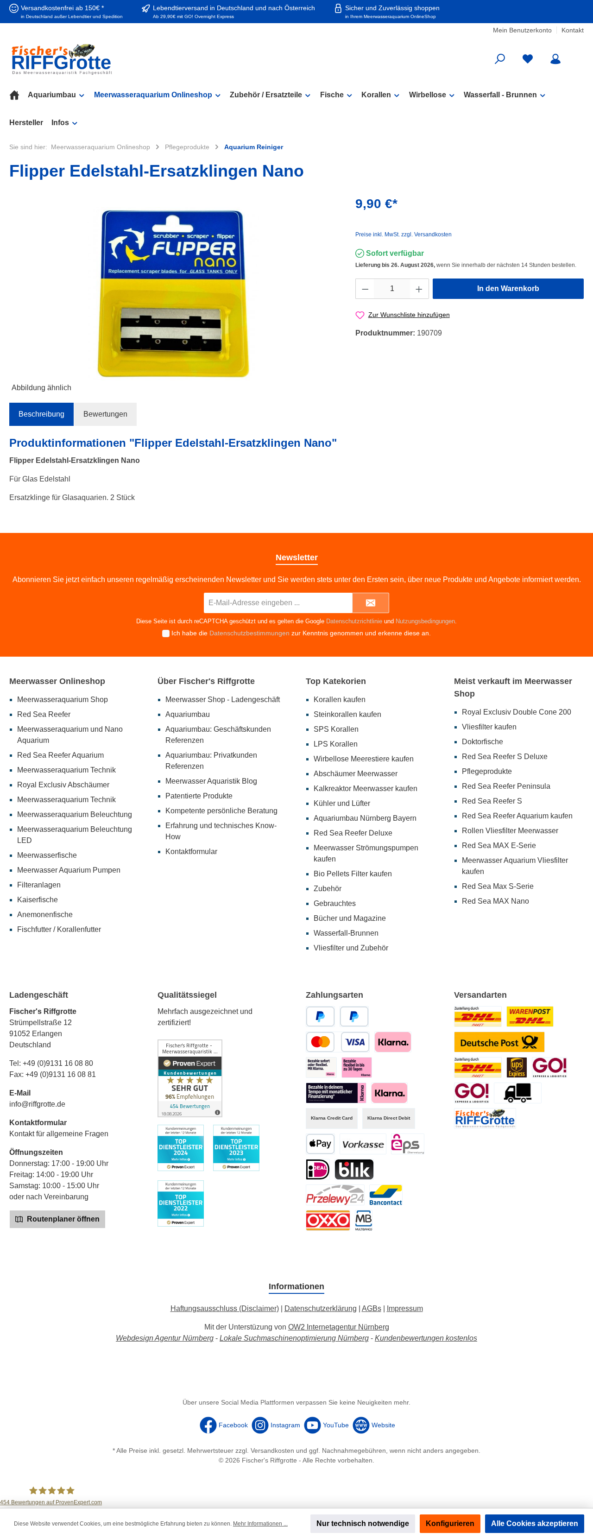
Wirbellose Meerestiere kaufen (364, 759)
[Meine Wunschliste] (527, 59)
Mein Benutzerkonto (522, 30)
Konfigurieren (450, 1523)
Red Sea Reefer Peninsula (506, 786)
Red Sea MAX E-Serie (499, 845)
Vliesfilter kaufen (489, 727)
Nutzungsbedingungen (425, 621)
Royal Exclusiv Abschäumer (63, 785)
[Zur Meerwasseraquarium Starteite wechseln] (102, 59)
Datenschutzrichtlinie (354, 621)
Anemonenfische (45, 914)
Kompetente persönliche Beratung (221, 811)
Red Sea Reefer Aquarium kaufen (517, 816)
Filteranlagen (39, 885)
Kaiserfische (37, 900)
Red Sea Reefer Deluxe (353, 833)
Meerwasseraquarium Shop (62, 699)
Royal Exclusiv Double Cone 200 (516, 712)
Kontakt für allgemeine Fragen (58, 1134)
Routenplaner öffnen (62, 1219)
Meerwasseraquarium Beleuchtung (74, 814)
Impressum (405, 1308)
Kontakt (572, 30)
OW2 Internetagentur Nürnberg (338, 1327)
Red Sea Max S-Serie (498, 886)
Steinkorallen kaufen (347, 714)
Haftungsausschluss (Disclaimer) (224, 1308)
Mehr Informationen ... (260, 1523)
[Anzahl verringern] (365, 289)
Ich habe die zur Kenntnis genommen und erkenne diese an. (301, 633)
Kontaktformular (191, 851)
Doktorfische (482, 742)
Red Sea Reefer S (492, 801)
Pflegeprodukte (487, 771)
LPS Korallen (336, 744)
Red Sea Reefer (43, 714)
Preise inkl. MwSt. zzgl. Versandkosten (403, 234)
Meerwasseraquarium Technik (66, 770)
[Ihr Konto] (555, 59)
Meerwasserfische (47, 855)
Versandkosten (272, 1450)
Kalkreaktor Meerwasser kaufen (365, 788)
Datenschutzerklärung (320, 1308)
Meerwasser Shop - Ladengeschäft (222, 699)
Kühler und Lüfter (342, 803)
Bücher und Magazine (350, 918)
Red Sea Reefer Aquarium (60, 755)
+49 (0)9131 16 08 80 (58, 1063)
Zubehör (327, 889)
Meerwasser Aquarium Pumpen (68, 870)
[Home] (18, 95)
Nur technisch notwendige (362, 1523)
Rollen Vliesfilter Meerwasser (510, 831)
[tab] (41, 414)
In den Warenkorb (508, 288)
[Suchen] (499, 59)
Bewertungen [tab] (105, 414)
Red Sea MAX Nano (495, 901)
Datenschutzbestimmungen (249, 633)
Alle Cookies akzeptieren (534, 1523)
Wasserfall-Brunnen (346, 933)
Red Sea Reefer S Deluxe (505, 756)
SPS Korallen (336, 729)
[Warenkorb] (578, 55)
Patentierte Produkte (199, 796)
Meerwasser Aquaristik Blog (211, 781)
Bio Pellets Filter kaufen (353, 874)
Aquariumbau (187, 714)
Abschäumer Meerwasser (355, 774)
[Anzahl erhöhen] (419, 289)
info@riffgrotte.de (37, 1104)
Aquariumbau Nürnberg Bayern (365, 818)
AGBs (371, 1308)
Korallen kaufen (340, 699)
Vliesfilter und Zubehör (351, 948)
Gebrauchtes (335, 903)
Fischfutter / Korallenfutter (59, 929)
